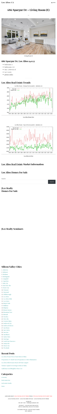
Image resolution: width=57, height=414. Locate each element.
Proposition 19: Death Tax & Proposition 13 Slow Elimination (19, 360)
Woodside (6, 348)
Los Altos (6, 297)
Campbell (5, 279)
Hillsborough (7, 294)
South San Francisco (9, 341)
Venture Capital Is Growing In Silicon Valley (14, 365)
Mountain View (7, 312)
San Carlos (6, 330)
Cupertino (6, 281)
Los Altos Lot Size (28, 156)
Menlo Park (6, 303)
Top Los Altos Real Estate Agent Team (42, 396)
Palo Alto (6, 319)
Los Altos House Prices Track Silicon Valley (13, 357)
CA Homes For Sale (22, 409)
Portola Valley (7, 321)
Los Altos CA (7, 2)
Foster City (6, 288)
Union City (6, 346)
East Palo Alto (7, 285)
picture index (8, 74)
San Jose (5, 332)
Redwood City (7, 323)
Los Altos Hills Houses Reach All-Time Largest (14, 362)
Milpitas (5, 308)
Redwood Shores (8, 325)
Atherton (5, 270)
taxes (3, 386)
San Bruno (6, 328)
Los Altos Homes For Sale (14, 172)
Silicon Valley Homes (34, 409)
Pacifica (5, 317)
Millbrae (5, 305)
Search (3, 178)
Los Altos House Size (28, 117)
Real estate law (5, 380)
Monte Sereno (7, 310)
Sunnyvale (6, 343)
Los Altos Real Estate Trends (16, 82)
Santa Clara (6, 337)
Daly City (5, 283)
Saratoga (6, 339)
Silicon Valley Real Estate (31, 405)
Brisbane (5, 274)
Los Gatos (6, 301)
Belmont (5, 272)
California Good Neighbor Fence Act (11, 368)
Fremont (5, 290)
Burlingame (6, 276)
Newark (5, 314)
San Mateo (6, 334)
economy (4, 377)
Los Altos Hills (7, 299)
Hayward (6, 292)
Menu (54, 2)
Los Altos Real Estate (12, 164)
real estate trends (6, 383)
